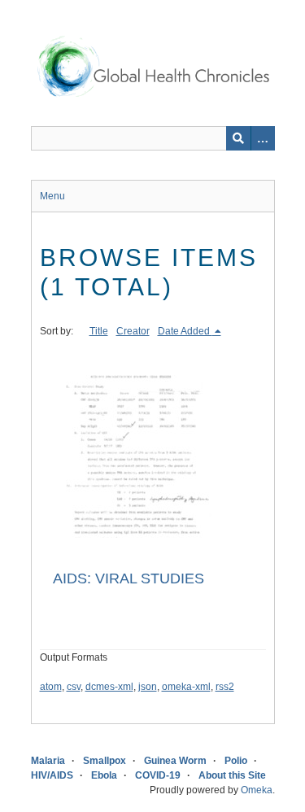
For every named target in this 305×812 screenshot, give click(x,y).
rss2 (225, 686)
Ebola (104, 775)
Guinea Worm (175, 760)
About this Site (232, 775)
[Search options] (263, 138)
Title (98, 331)
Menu (52, 196)
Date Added (185, 331)
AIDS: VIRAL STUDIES (128, 578)
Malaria (48, 760)
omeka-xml (186, 686)
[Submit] (238, 138)
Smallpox (104, 760)
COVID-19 (158, 775)
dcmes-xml (109, 686)
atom (51, 686)
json (147, 686)
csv (74, 686)
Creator (133, 331)
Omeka (256, 790)
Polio (235, 760)
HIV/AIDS (52, 775)
